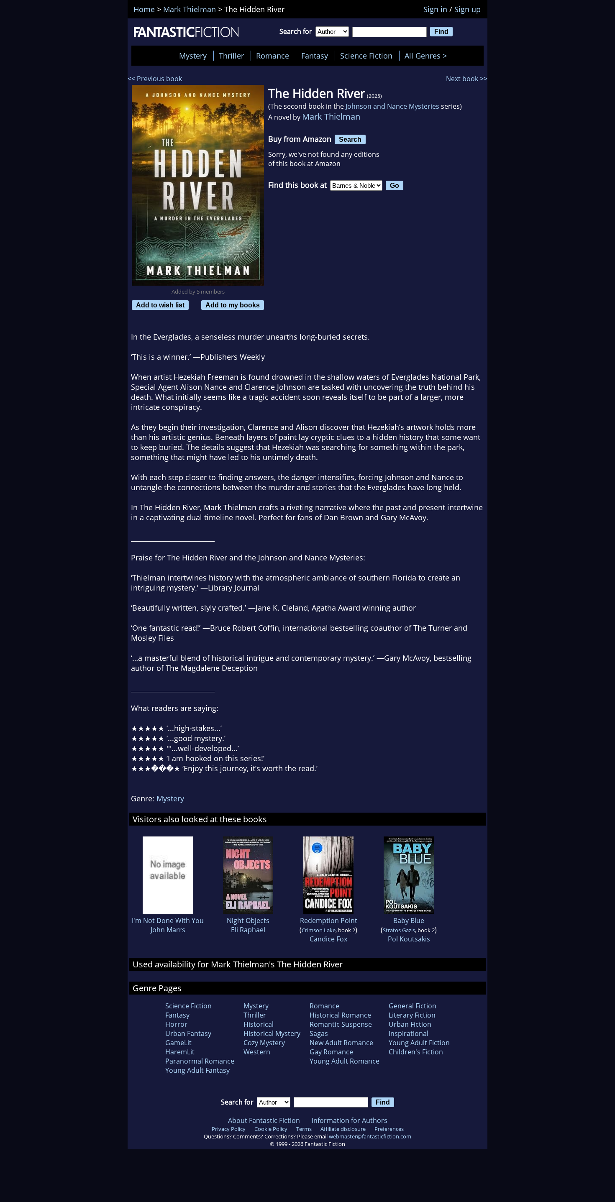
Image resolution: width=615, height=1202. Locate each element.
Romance (272, 56)
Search (350, 139)
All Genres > (428, 56)
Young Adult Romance (344, 1061)
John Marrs (168, 929)
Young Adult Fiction (419, 1042)
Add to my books (232, 305)
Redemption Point (328, 920)
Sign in (435, 9)
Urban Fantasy (188, 1033)
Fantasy (314, 56)
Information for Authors (349, 1120)
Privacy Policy (229, 1129)
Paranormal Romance (199, 1061)
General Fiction (412, 1005)
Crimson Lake (319, 930)
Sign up (467, 9)
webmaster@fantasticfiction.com (370, 1136)
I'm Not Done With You (168, 920)
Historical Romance (340, 1015)
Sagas (319, 1033)
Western (256, 1051)
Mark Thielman (331, 116)
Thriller (231, 56)
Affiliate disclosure (343, 1129)
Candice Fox (328, 939)
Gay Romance (331, 1051)
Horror (176, 1024)
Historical (258, 1024)
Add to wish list (160, 305)
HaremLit (180, 1051)
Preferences (389, 1129)
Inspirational (408, 1033)
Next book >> (466, 78)
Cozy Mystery (264, 1042)
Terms (304, 1129)
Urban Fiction (410, 1024)
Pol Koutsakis (409, 939)
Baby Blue (408, 920)
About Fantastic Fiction (264, 1120)
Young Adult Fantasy (197, 1070)
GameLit (178, 1042)
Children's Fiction (416, 1051)
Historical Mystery (271, 1033)
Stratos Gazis (399, 930)
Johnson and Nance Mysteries (392, 106)
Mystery (193, 56)
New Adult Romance (341, 1042)
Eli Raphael (248, 929)
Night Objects (248, 920)
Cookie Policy (270, 1129)
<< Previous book (155, 78)
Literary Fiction (412, 1015)
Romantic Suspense (341, 1024)
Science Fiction (366, 56)
